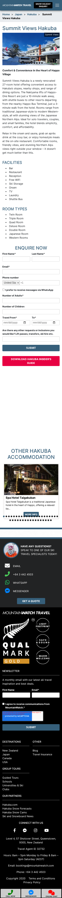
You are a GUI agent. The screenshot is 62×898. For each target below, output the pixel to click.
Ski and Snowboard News (17, 816)
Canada (7, 758)
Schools (7, 781)
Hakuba (32, 14)
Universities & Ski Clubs (12, 787)
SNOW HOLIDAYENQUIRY (43, 5)
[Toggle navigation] (57, 5)
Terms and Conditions (42, 878)
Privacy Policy (31, 882)
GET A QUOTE (31, 601)
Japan (18, 14)
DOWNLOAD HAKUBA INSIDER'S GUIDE (31, 361)
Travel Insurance (42, 754)
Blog (35, 750)
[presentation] (6, 49)
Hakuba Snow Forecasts (16, 808)
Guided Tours (10, 777)
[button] (19, 63)
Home (6, 14)
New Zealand (10, 750)
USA (5, 762)
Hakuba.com (9, 804)
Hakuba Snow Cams (14, 812)
